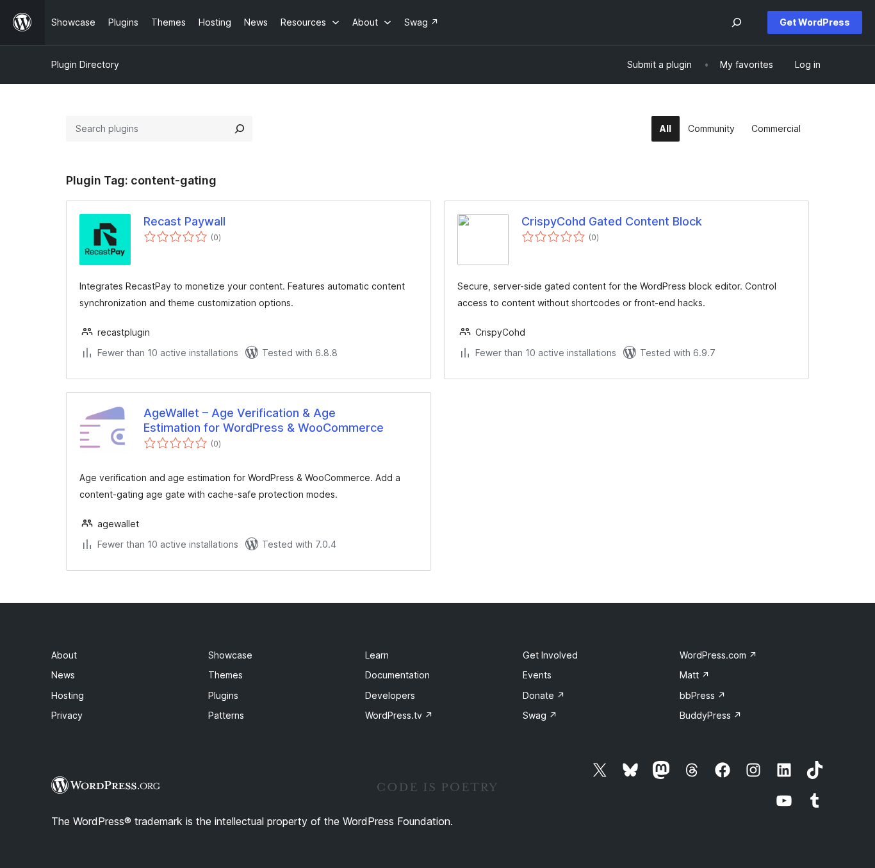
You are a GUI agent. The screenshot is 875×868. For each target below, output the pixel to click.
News (63, 674)
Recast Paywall (184, 221)
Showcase (230, 655)
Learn (377, 655)
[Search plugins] (239, 129)
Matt (695, 674)
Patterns (226, 715)
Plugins (223, 695)
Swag (540, 715)
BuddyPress (711, 715)
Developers (390, 695)
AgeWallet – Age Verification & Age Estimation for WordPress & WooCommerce (263, 420)
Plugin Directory (85, 64)
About (64, 655)
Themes (225, 674)
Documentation (397, 674)
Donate (544, 695)
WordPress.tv (399, 715)
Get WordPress (815, 22)
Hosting (67, 695)
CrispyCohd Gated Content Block (611, 221)
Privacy (67, 715)
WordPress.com (718, 655)
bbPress (703, 695)
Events (537, 674)
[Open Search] (737, 22)
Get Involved (550, 655)
